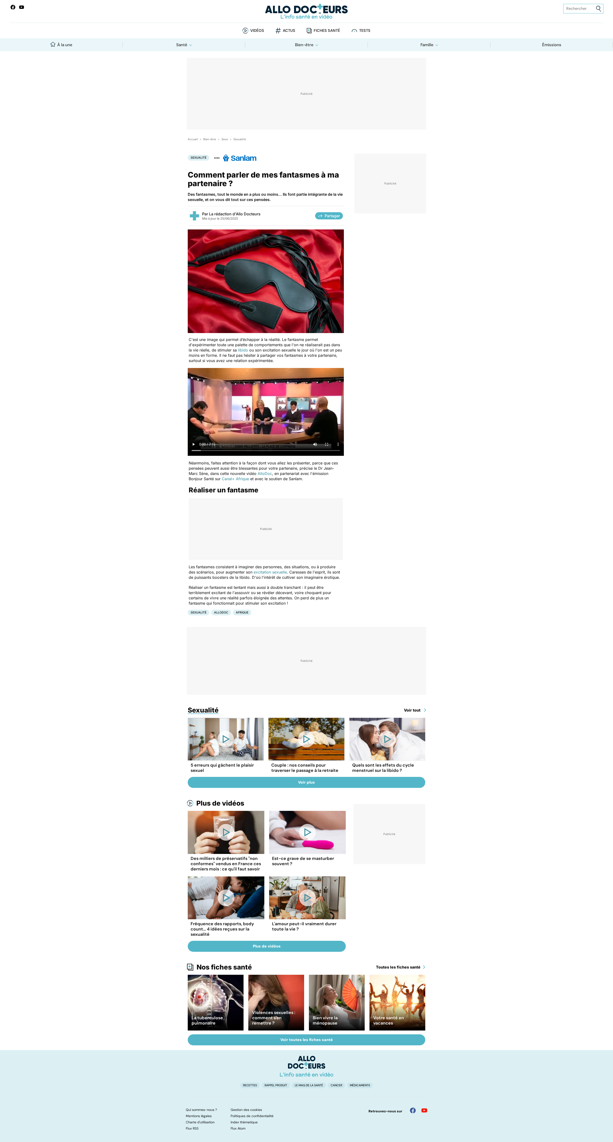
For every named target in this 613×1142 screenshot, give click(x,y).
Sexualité (239, 139)
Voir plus (306, 782)
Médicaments (360, 1085)
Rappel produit (276, 1085)
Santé (181, 44)
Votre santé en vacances (388, 1020)
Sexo (224, 139)
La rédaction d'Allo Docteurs (235, 214)
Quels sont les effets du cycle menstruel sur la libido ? (383, 767)
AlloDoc (265, 473)
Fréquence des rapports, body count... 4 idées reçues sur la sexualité (222, 929)
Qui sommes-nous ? (201, 1110)
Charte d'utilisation (200, 1122)
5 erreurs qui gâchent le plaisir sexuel (222, 767)
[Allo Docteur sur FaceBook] (13, 7)
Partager (332, 215)
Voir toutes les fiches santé (306, 1039)
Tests (364, 30)
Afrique (242, 612)
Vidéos (257, 30)
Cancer (336, 1085)
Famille (426, 44)
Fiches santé (327, 30)
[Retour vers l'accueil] (306, 11)
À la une (64, 44)
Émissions (551, 44)
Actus (289, 30)
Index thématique (244, 1122)
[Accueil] (306, 1066)
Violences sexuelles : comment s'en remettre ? (273, 1018)
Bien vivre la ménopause (325, 1020)
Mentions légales (199, 1116)
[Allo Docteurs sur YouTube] (21, 7)
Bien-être (304, 44)
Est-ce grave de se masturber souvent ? (303, 861)
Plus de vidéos (220, 803)
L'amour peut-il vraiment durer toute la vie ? (304, 926)
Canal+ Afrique (235, 478)
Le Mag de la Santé (309, 1085)
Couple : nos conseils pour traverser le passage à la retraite (304, 767)
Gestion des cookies (246, 1110)
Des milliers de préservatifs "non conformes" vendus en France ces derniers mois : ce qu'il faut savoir (226, 864)
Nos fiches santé (224, 967)
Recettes (250, 1085)
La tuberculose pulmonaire (207, 1020)
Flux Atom (238, 1128)
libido (243, 350)
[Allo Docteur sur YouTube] (424, 1110)
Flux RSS (192, 1128)
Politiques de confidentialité (252, 1116)
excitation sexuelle (270, 572)
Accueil (193, 139)
